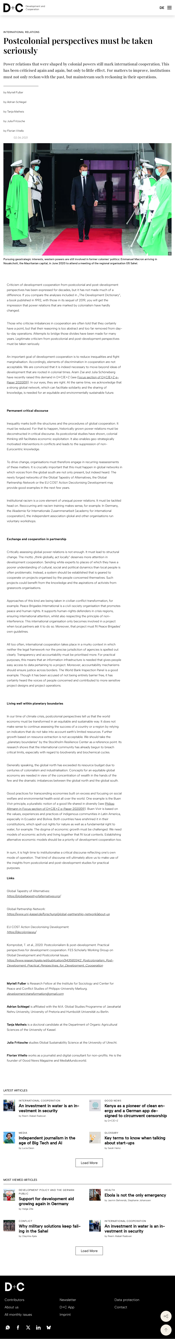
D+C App (67, 1307)
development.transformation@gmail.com (35, 994)
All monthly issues (18, 1314)
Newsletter (68, 1300)
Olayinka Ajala (29, 1236)
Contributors (14, 1300)
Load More (89, 1163)
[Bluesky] (48, 1327)
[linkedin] (38, 1327)
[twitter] (28, 1327)
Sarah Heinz (114, 1148)
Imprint (65, 1314)
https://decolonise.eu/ (21, 932)
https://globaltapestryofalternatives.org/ (33, 896)
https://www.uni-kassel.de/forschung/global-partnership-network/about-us (58, 914)
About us (11, 1307)
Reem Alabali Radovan (34, 1115)
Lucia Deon (28, 1148)
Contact (121, 1307)
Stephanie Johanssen (139, 1200)
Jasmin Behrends (117, 1200)
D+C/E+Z (113, 1120)
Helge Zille (27, 1208)
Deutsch (162, 8)
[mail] (7, 1327)
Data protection (127, 1300)
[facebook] (18, 1327)
